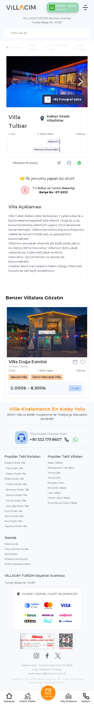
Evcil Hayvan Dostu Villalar (62, 502)
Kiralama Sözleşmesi (16, 559)
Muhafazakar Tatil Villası (61, 467)
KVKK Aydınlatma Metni (17, 564)
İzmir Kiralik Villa (13, 511)
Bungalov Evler (56, 482)
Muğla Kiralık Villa (14, 478)
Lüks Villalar (54, 492)
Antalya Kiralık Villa (15, 462)
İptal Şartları (11, 554)
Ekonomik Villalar (57, 487)
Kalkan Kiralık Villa (16, 473)
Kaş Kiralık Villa (14, 468)
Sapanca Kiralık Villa (16, 526)
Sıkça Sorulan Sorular (17, 549)
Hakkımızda (11, 544)
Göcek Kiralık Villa (16, 500)
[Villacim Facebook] (47, 656)
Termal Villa (54, 472)
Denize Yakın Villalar (59, 497)
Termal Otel (54, 477)
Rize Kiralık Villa (13, 521)
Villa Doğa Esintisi (28, 361)
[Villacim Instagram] (36, 656)
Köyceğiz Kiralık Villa (17, 506)
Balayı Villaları (55, 462)
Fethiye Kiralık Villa (16, 484)
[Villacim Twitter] (58, 656)
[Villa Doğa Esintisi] (47, 332)
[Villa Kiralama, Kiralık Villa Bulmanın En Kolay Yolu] (21, 7)
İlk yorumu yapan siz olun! (50, 178)
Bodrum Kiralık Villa (16, 495)
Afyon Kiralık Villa (14, 516)
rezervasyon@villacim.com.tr (47, 673)
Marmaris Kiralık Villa (17, 489)
